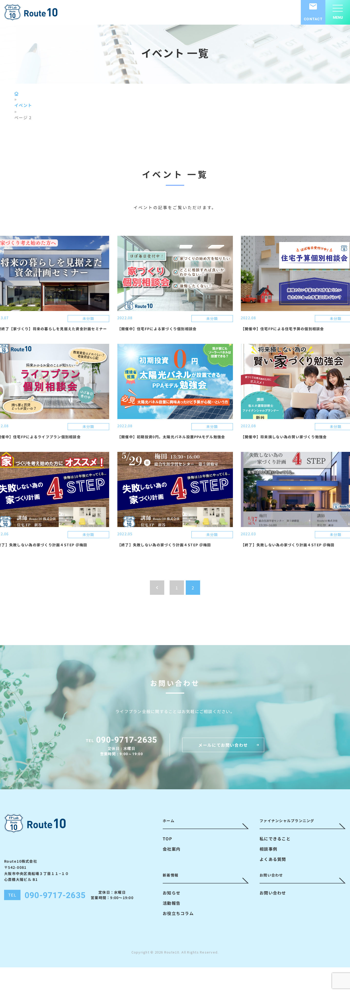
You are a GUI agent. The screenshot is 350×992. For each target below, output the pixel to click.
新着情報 (170, 874)
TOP (167, 838)
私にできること (275, 838)
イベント (23, 105)
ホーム (168, 820)
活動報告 (171, 903)
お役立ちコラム (178, 913)
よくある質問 (273, 859)
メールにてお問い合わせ (223, 745)
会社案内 (171, 848)
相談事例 (268, 848)
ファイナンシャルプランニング (287, 820)
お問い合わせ (271, 874)
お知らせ (171, 893)
